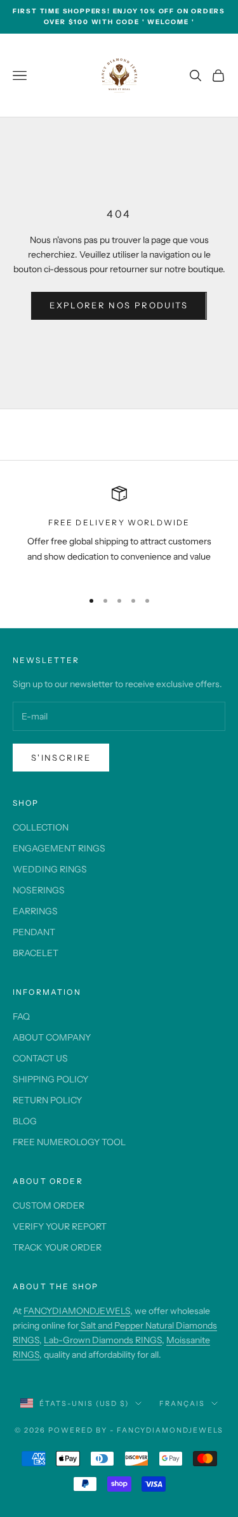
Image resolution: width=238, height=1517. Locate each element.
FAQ (21, 1016)
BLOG (25, 1121)
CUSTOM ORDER (48, 1205)
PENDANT (34, 932)
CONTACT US (40, 1058)
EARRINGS (35, 911)
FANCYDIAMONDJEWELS (76, 1311)
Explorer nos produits (119, 305)
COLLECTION (41, 827)
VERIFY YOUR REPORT (60, 1226)
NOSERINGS (39, 890)
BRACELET (35, 953)
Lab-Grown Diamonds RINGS (103, 1340)
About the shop (55, 1286)
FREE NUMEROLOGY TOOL (69, 1142)
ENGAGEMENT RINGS (59, 848)
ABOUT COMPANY (52, 1037)
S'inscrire (61, 757)
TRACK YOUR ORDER (57, 1247)
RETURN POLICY (47, 1100)
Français (182, 1403)
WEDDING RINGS (50, 869)
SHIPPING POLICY (50, 1079)
